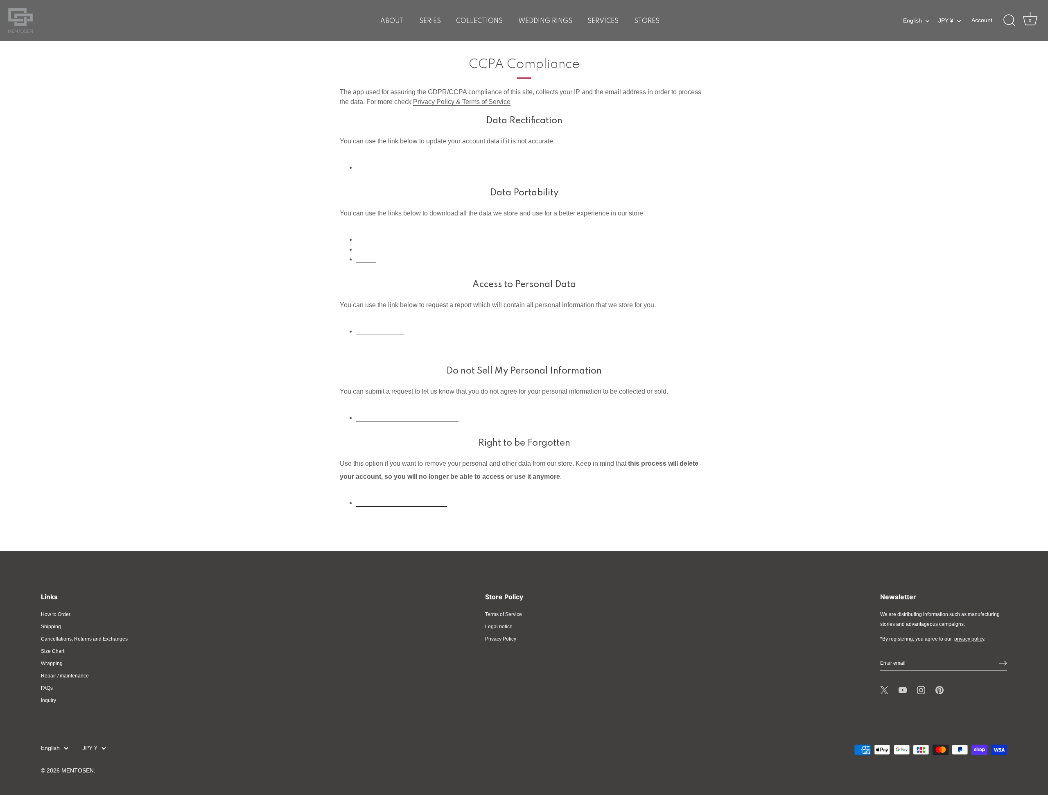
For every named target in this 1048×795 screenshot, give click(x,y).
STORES (647, 21)
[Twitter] (884, 690)
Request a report (380, 330)
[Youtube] (903, 690)
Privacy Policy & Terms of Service (461, 101)
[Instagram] (921, 690)
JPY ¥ (945, 21)
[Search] (1009, 20)
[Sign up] (1003, 663)
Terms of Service (503, 614)
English (912, 21)
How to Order (55, 614)
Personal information (386, 248)
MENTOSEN (77, 771)
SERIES (430, 21)
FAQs (47, 688)
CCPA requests (378, 238)
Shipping (51, 627)
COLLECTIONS (479, 21)
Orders (366, 258)
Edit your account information (398, 166)
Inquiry (48, 700)
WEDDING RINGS (545, 21)
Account (981, 20)
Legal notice (499, 627)
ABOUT (392, 21)
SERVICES (603, 21)
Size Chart (52, 651)
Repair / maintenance (65, 676)
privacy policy (969, 639)
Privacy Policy (500, 639)
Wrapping (52, 663)
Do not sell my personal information (407, 416)
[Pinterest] (939, 690)
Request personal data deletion (401, 501)
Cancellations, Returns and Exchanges (84, 639)
